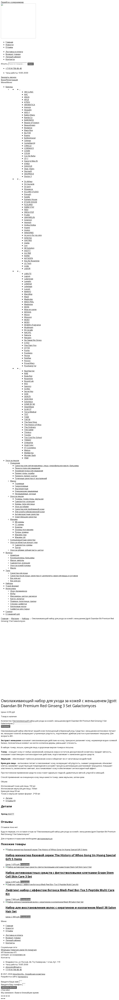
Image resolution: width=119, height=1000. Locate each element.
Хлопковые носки (18, 606)
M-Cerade (28, 330)
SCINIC (27, 389)
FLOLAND (28, 204)
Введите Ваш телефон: (11, 984)
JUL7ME (27, 253)
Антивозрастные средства (27, 514)
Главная (9, 42)
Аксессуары (11, 588)
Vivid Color (28, 445)
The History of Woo (32, 424)
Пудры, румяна (21, 532)
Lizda (26, 266)
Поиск (30, 64)
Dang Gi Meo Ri (31, 161)
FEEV (26, 209)
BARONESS (29, 120)
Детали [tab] (9, 798)
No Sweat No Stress (33, 340)
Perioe (27, 355)
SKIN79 (27, 396)
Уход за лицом (12, 460)
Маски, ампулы (17, 560)
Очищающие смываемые (26, 491)
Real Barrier (29, 371)
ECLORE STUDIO (31, 191)
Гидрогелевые (21, 486)
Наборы (9, 583)
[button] (6, 82)
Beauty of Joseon (31, 122)
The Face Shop (30, 422)
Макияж (14, 519)
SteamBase (29, 406)
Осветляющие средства (26, 517)
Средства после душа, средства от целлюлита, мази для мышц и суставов (44, 575)
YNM (26, 458)
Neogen (27, 337)
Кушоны (18, 527)
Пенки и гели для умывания (27, 468)
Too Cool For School (33, 437)
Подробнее (25, 899)
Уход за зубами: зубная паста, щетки (26, 550)
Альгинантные (21, 488)
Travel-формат (12, 586)
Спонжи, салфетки (18, 604)
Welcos (27, 450)
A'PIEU (27, 102)
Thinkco (27, 432)
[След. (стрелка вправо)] (4, 998)
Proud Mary (29, 363)
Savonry (27, 386)
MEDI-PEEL (29, 302)
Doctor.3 (28, 176)
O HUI (26, 342)
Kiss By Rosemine (31, 261)
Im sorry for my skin (33, 235)
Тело (8, 570)
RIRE (26, 373)
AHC (26, 94)
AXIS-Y (27, 112)
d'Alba (27, 163)
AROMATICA (29, 104)
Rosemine (28, 378)
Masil (26, 296)
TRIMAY (27, 440)
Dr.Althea (28, 181)
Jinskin (27, 230)
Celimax (27, 140)
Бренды (9, 87)
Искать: (4, 63)
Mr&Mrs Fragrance (32, 325)
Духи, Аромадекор (18, 591)
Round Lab (29, 381)
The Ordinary (30, 427)
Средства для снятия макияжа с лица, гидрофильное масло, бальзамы (47, 465)
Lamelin (27, 281)
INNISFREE (29, 232)
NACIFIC (27, 332)
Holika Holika (30, 225)
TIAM (26, 417)
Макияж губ (20, 537)
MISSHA (27, 312)
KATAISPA (28, 258)
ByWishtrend (29, 138)
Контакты (10, 59)
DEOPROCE (29, 174)
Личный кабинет (13, 56)
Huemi (27, 227)
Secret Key (28, 391)
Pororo (27, 360)
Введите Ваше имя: (10, 981)
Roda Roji (28, 376)
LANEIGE (28, 284)
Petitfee (27, 358)
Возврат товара (13, 54)
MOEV (27, 319)
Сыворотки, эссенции (25, 501)
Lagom (27, 276)
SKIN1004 (28, 399)
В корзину (5, 726)
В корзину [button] (25, 864)
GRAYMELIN (29, 217)
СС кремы (19, 524)
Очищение (15, 463)
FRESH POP (29, 212)
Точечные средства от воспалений (31, 478)
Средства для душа (19, 573)
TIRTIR (27, 419)
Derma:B (28, 171)
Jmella (26, 243)
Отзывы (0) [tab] (11, 800)
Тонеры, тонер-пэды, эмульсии (29, 499)
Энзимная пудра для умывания (29, 470)
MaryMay (28, 294)
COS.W (27, 153)
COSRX (27, 151)
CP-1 (26, 158)
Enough (27, 194)
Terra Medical (30, 412)
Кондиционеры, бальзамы (22, 557)
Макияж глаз (20, 534)
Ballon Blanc (29, 115)
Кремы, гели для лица (25, 504)
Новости (9, 44)
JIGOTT (27, 250)
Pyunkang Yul (30, 366)
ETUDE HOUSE (30, 202)
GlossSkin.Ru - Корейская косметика (29, 974)
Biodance (28, 127)
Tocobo (27, 435)
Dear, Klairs (29, 168)
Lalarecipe (28, 278)
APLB (26, 99)
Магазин (15, 618)
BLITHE (27, 133)
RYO (26, 383)
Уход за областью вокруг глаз (24, 542)
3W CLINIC (28, 92)
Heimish (27, 222)
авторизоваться (44, 838)
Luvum (27, 289)
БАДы (12, 593)
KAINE (27, 255)
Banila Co (28, 117)
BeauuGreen (29, 125)
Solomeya (28, 401)
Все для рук (15, 581)
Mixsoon (28, 317)
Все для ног (15, 578)
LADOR (27, 268)
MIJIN (26, 307)
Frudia (27, 214)
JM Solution (29, 248)
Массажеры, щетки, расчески (23, 596)
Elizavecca (28, 189)
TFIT (26, 414)
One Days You (30, 345)
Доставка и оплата (14, 51)
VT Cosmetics (30, 447)
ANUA (26, 97)
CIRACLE (27, 145)
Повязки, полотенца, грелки (23, 601)
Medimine (28, 304)
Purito (27, 350)
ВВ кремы (19, 522)
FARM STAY (29, 207)
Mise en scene (30, 309)
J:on (25, 245)
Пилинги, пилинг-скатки (26, 476)
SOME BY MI (29, 404)
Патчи (18, 547)
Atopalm (27, 110)
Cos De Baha (29, 156)
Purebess (28, 353)
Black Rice (28, 130)
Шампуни (14, 555)
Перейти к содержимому (12, 2)
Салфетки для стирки (20, 609)
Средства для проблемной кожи (29, 509)
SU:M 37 (27, 409)
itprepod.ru (23, 976)
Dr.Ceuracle (29, 184)
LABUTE (27, 273)
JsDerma (28, 238)
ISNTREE (28, 240)
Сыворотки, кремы (23, 545)
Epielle (27, 197)
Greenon (28, 220)
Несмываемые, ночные (25, 493)
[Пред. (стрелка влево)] (2, 998)
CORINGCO (29, 148)
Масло (13, 568)
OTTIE (27, 348)
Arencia (27, 107)
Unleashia (28, 442)
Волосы (9, 552)
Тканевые (19, 483)
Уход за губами (22, 506)
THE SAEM (28, 430)
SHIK (26, 394)
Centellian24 (29, 143)
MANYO (27, 291)
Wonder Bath (30, 455)
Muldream (28, 327)
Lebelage (28, 286)
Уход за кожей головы (20, 565)
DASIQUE (28, 166)
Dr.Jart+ (27, 186)
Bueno (27, 135)
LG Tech (27, 263)
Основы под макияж (24, 529)
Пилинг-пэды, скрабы (24, 473)
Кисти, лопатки (17, 598)
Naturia (27, 335)
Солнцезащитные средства (22, 540)
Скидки (9, 611)
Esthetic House (30, 199)
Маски (13, 481)
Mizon (27, 314)
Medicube (28, 299)
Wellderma (28, 453)
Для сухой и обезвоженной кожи (30, 511)
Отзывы (9, 47)
